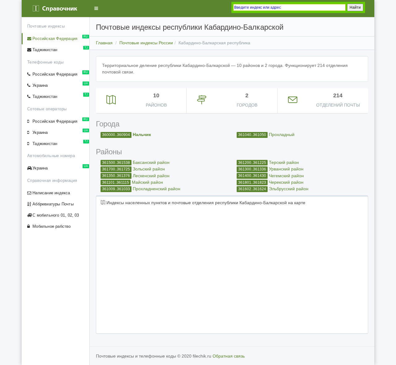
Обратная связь (229, 356)
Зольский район (149, 168)
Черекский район (286, 182)
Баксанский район (151, 162)
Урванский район (286, 168)
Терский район (284, 162)
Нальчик (142, 134)
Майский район (147, 182)
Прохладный (282, 134)
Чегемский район (286, 175)
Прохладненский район (156, 188)
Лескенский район (151, 175)
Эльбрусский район (288, 188)
